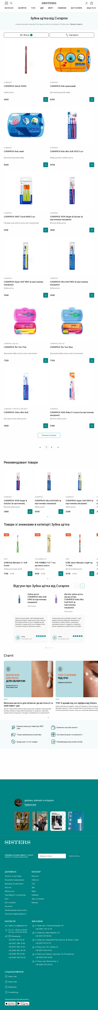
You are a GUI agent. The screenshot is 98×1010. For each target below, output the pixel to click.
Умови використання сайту (16, 910)
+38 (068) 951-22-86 (16, 954)
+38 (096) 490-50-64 (16, 957)
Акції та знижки (38, 899)
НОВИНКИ (62, 8)
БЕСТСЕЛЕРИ (76, 8)
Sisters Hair (12, 976)
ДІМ (42, 8)
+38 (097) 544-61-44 (43, 950)
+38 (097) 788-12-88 (16, 943)
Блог (6, 899)
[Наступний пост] (80, 821)
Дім (33, 887)
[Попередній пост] (18, 821)
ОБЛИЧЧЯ (22, 8)
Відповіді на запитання (14, 884)
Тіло (33, 884)
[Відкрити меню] (6, 3)
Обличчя (35, 880)
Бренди (35, 902)
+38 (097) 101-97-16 (43, 943)
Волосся (35, 876)
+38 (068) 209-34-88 (43, 957)
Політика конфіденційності (15, 914)
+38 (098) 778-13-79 (43, 929)
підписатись (74, 856)
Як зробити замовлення (14, 880)
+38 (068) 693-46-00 (16, 950)
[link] (91, 3)
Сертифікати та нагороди (15, 895)
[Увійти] (86, 3)
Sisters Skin (12, 982)
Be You (15, 343)
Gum (5, 559)
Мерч (34, 891)
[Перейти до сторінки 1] (47, 516)
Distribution (12, 987)
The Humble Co (40, 559)
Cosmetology (13, 992)
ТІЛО (33, 8)
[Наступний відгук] (82, 586)
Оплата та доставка (13, 876)
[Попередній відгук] (77, 586)
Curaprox (8, 82)
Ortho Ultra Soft (20, 409)
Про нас (8, 887)
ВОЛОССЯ (9, 8)
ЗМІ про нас (9, 891)
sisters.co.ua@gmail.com (17, 926)
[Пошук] (11, 3)
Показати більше (49, 435)
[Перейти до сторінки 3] (50, 516)
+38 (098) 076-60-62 (43, 964)
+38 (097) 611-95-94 (43, 936)
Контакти (8, 906)
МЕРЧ (50, 8)
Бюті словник (10, 902)
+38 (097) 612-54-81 (16, 940)
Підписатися (30, 804)
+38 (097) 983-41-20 (16, 947)
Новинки (35, 895)
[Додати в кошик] (45, 99)
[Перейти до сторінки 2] (49, 717)
